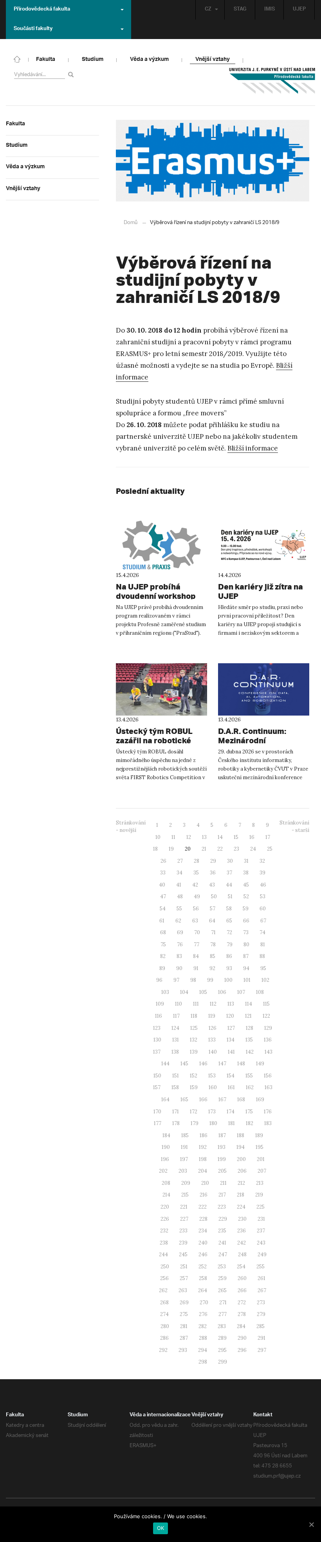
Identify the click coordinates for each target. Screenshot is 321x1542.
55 (179, 908)
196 (165, 1159)
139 (194, 1052)
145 (184, 1063)
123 (156, 1028)
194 (240, 1147)
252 (202, 1266)
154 (230, 1075)
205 (222, 1171)
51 (230, 896)
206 (242, 1171)
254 (241, 1266)
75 (163, 944)
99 (210, 980)
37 (229, 872)
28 (196, 861)
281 (184, 1326)
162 (250, 1087)
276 (203, 1314)
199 (222, 1159)
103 (165, 992)
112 (213, 1004)
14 (220, 837)
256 (164, 1278)
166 (203, 1099)
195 (259, 1147)
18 (155, 849)
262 (163, 1290)
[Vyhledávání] (72, 74)
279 (261, 1314)
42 (195, 884)
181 (231, 1123)
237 (261, 1230)
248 (242, 1254)
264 (202, 1290)
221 (184, 1207)
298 (202, 1362)
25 (269, 849)
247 (222, 1254)
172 (193, 1111)
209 (185, 1183)
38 (246, 872)
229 (222, 1219)
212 (241, 1183)
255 (260, 1266)
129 (268, 1028)
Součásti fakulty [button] (33, 29)
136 (268, 1039)
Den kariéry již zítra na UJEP (260, 591)
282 (202, 1326)
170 (157, 1111)
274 (164, 1314)
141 (231, 1052)
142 (250, 1052)
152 (193, 1075)
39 (262, 872)
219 (259, 1194)
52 (246, 896)
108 (260, 992)
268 (164, 1302)
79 (230, 944)
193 (221, 1147)
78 (213, 944)
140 (213, 1052)
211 (223, 1183)
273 (261, 1302)
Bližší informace (252, 448)
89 (162, 968)
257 (184, 1278)
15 (236, 837)
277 (222, 1314)
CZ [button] (208, 10)
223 (222, 1207)
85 (212, 956)
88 (262, 956)
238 (164, 1242)
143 (268, 1052)
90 (179, 968)
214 (166, 1194)
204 (202, 1171)
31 (246, 861)
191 (184, 1147)
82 (163, 956)
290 (242, 1338)
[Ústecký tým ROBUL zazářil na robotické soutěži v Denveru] (161, 689)
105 (203, 992)
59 (246, 908)
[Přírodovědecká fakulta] (17, 58)
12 (188, 837)
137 (156, 1052)
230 (242, 1219)
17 (267, 837)
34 (179, 872)
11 (173, 837)
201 (261, 1159)
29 (213, 861)
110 (178, 1004)
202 (163, 1171)
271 (223, 1302)
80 (246, 944)
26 (163, 861)
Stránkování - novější (131, 826)
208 (166, 1183)
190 (166, 1147)
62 (178, 920)
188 (240, 1135)
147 (222, 1063)
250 (164, 1266)
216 (203, 1194)
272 (242, 1302)
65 (229, 920)
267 (262, 1290)
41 (178, 884)
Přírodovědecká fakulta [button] (42, 10)
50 (214, 896)
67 (263, 920)
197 (184, 1159)
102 (265, 980)
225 (260, 1207)
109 (160, 1004)
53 (262, 896)
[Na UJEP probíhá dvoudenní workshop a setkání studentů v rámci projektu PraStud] (161, 545)
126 (212, 1028)
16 (251, 837)
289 (222, 1338)
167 (222, 1099)
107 (241, 992)
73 (246, 932)
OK (160, 1528)
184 (166, 1135)
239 (183, 1242)
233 (183, 1230)
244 (163, 1254)
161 (231, 1087)
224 (241, 1207)
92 (212, 968)
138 (175, 1052)
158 (175, 1087)
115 (266, 1004)
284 (241, 1326)
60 (263, 908)
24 (253, 849)
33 (163, 872)
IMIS (269, 10)
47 (163, 896)
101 (247, 980)
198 (203, 1159)
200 (241, 1159)
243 (261, 1242)
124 (175, 1028)
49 (197, 896)
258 (203, 1278)
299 (222, 1362)
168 (241, 1099)
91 (195, 968)
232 (164, 1230)
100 (228, 980)
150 (157, 1075)
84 (196, 956)
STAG (240, 10)
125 (194, 1028)
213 (259, 1183)
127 (231, 1028)
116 (158, 1016)
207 (262, 1171)
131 (175, 1039)
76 (180, 944)
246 (202, 1254)
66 (246, 920)
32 (262, 861)
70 (197, 932)
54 (163, 908)
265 (222, 1290)
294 (202, 1350)
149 (260, 1063)
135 (249, 1039)
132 (193, 1039)
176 (268, 1111)
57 (212, 908)
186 (203, 1135)
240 (202, 1242)
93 (229, 968)
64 (212, 920)
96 (159, 980)
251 (184, 1266)
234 (202, 1230)
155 (249, 1075)
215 (185, 1194)
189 (259, 1135)
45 (246, 884)
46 (263, 884)
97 (176, 980)
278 (242, 1314)
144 (165, 1063)
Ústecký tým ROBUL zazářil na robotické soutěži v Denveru (154, 740)
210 (205, 1183)
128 (249, 1028)
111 (196, 1004)
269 (184, 1302)
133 (212, 1039)
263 (183, 1290)
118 (194, 1016)
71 (213, 932)
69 (180, 932)
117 (176, 1016)
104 (184, 992)
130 (157, 1039)
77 (196, 944)
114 (248, 1004)
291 (261, 1338)
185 (185, 1135)
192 (203, 1147)
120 (230, 1016)
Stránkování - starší (294, 826)
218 (240, 1194)
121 (248, 1016)
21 (204, 849)
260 (242, 1278)
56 (196, 908)
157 (156, 1087)
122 (266, 1016)
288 (203, 1338)
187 (222, 1135)
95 (263, 968)
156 (268, 1075)
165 (184, 1099)
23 (236, 849)
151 (175, 1075)
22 (220, 849)
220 (164, 1207)
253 (222, 1266)
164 (165, 1099)
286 (164, 1338)
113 (230, 1004)
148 (241, 1063)
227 (184, 1219)
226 (164, 1219)
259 (222, 1278)
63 (195, 920)
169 (260, 1099)
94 (246, 968)
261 (261, 1278)
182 (249, 1123)
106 (222, 992)
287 (184, 1338)
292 (163, 1350)
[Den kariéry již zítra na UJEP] (263, 545)
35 (196, 872)
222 (202, 1207)
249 (262, 1254)
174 (230, 1111)
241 (222, 1242)
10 (157, 837)
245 (183, 1254)
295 (222, 1350)
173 (212, 1111)
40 (162, 884)
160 (213, 1087)
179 (194, 1123)
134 (230, 1039)
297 (262, 1350)
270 (204, 1302)
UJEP (299, 10)
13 (204, 837)
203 (183, 1171)
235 (222, 1230)
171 (175, 1111)
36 (213, 872)
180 (213, 1123)
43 (212, 884)
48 (180, 896)
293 (183, 1350)
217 (222, 1194)
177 (157, 1123)
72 (229, 932)
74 (262, 932)
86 (229, 956)
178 (176, 1123)
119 (211, 1016)
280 (164, 1326)
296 (242, 1350)
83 (179, 956)
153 (212, 1075)
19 (171, 849)
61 (161, 920)
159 (194, 1087)
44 (229, 884)
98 (193, 980)
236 (241, 1230)
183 (268, 1123)
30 (230, 861)
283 (222, 1326)
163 (268, 1087)
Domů (130, 222)
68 (163, 932)
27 (180, 861)
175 (249, 1111)
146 (203, 1063)
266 (242, 1290)
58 (229, 908)
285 (260, 1326)
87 (246, 956)
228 (203, 1219)
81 (262, 944)
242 (241, 1242)
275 (184, 1314)
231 (261, 1219)
